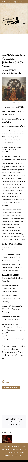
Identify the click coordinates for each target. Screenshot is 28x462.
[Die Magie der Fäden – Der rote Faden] (7, 439)
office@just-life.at (18, 455)
